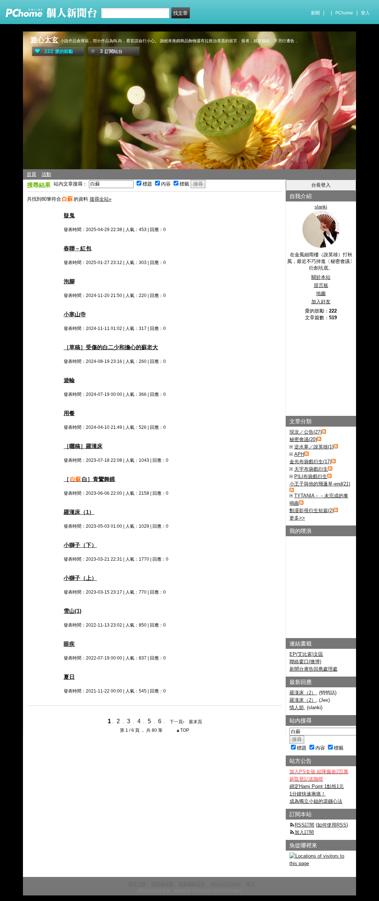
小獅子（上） (80, 578)
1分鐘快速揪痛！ (307, 794)
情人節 (296, 707)
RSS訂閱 (304, 825)
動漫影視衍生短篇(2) (311, 510)
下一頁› (177, 721)
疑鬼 (69, 215)
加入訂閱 (304, 832)
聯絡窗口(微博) (305, 661)
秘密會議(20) (303, 439)
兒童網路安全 (191, 884)
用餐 (69, 413)
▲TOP (182, 730)
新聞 (315, 13)
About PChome (225, 884)
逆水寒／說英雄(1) (313, 447)
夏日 (69, 677)
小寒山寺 (75, 314)
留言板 (321, 285)
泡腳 (69, 281)
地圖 (321, 293)
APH (299, 454)
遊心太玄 (44, 40)
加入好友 (321, 301)
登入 (365, 13)
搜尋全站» (100, 199)
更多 (297, 518)
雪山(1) (72, 611)
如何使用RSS (331, 825)
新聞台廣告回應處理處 (313, 669)
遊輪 (69, 380)
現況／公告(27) (305, 432)
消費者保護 (162, 884)
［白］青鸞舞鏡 (89, 479)
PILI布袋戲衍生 (310, 476)
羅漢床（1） (79, 512)
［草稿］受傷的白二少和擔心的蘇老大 (111, 347)
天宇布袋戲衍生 (311, 469)
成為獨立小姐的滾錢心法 (315, 801)
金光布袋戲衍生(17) (310, 461)
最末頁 (195, 721)
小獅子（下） (80, 545)
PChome (344, 13)
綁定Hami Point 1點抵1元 (316, 786)
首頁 (31, 174)
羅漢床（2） (302, 692)
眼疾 (69, 644)
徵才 (250, 884)
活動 (46, 174)
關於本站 (321, 277)
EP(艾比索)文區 (306, 654)
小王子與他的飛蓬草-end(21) (319, 484)
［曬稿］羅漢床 (83, 446)
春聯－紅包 (77, 248)
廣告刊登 (137, 884)
